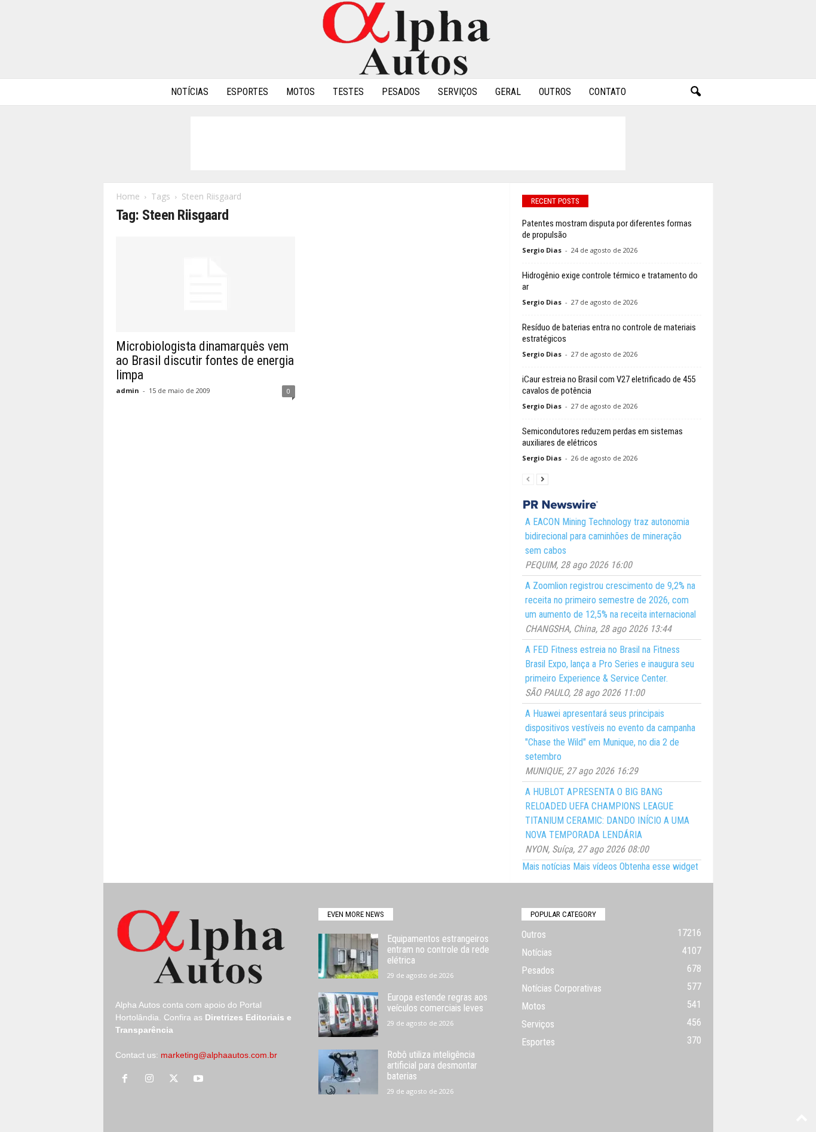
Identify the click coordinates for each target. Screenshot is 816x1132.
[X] (176, 1079)
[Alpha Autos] (408, 39)
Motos (300, 91)
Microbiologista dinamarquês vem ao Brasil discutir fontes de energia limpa (205, 360)
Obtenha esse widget (658, 866)
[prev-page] (528, 479)
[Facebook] (127, 1079)
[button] (695, 92)
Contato (607, 91)
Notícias (189, 91)
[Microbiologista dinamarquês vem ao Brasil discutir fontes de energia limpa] (205, 284)
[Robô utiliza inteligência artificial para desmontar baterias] (348, 1072)
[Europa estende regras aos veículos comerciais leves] (348, 1014)
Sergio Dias (542, 250)
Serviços (457, 91)
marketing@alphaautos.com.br (219, 1055)
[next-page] (542, 479)
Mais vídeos (595, 866)
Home (128, 196)
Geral (508, 91)
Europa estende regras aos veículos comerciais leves (437, 1003)
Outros (555, 91)
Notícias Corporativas (561, 988)
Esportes (247, 91)
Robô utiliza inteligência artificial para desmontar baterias (432, 1065)
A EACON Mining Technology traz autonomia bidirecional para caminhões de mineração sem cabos (607, 536)
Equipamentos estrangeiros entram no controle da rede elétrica (438, 949)
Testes (348, 91)
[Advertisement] (408, 143)
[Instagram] (152, 1079)
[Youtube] (200, 1079)
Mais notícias (546, 866)
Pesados (401, 91)
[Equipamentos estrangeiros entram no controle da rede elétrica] (348, 956)
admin (127, 390)
